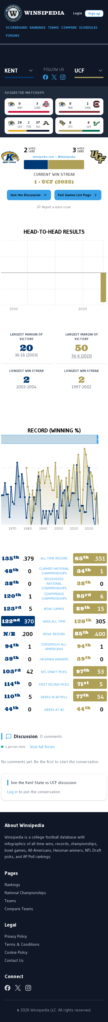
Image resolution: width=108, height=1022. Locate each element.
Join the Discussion (25, 195)
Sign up (94, 13)
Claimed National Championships (54, 570)
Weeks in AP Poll (54, 697)
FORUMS (12, 35)
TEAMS (53, 27)
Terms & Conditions (22, 944)
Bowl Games (54, 608)
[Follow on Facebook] (45, 77)
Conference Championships (54, 596)
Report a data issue (56, 207)
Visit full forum (42, 746)
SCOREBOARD (16, 27)
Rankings (12, 884)
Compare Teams (19, 908)
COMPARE (69, 27)
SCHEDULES (88, 27)
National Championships (25, 892)
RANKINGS (38, 27)
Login (77, 13)
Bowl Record (54, 634)
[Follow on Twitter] (54, 77)
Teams (10, 900)
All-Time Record (54, 558)
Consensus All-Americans (54, 646)
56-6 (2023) (81, 355)
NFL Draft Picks (54, 672)
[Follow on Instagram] (62, 77)
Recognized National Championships (54, 583)
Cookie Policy (16, 952)
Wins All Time (54, 621)
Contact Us (14, 960)
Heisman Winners (54, 659)
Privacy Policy (16, 936)
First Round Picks (54, 684)
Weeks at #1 (54, 709)
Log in (12, 791)
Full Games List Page (74, 195)
